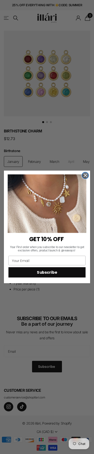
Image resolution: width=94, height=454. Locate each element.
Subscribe (47, 272)
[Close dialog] (85, 175)
